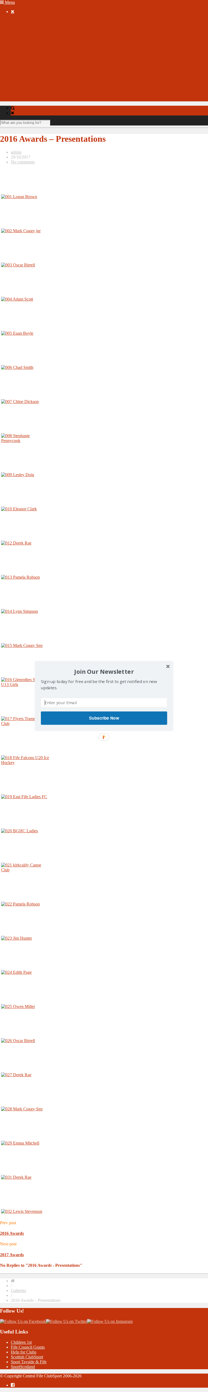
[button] (104, 671)
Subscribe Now (104, 718)
